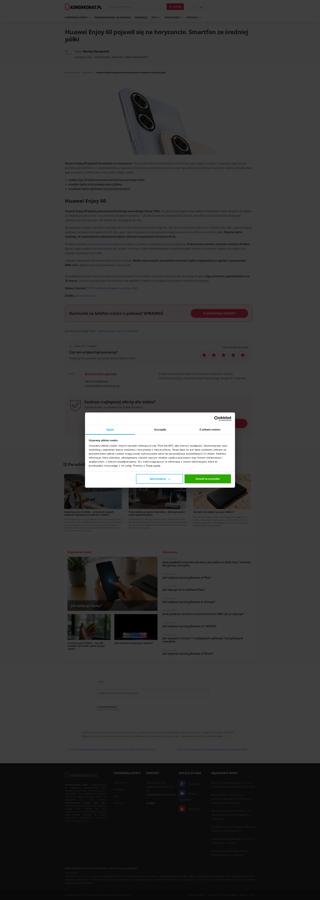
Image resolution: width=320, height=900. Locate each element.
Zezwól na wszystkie (208, 478)
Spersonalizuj (158, 478)
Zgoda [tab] (110, 429)
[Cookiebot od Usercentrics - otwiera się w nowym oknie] (216, 418)
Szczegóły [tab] (160, 429)
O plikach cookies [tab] (210, 429)
